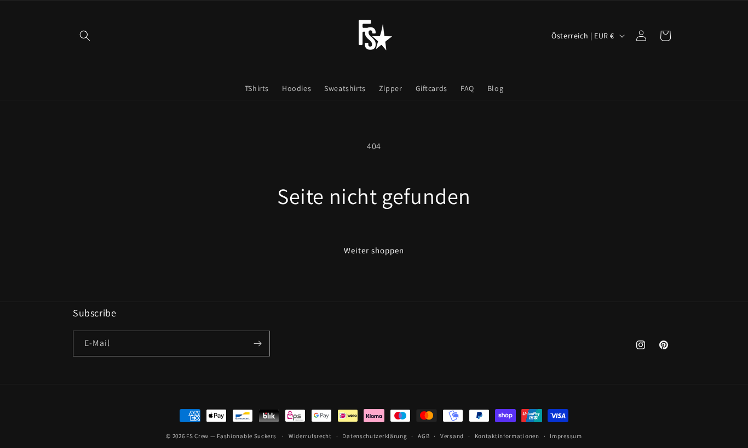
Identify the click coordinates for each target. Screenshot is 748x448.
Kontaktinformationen (507, 436)
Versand (452, 436)
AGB (423, 436)
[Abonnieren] (257, 343)
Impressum (566, 436)
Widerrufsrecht (310, 436)
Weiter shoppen (374, 250)
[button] (85, 36)
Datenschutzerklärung (374, 436)
